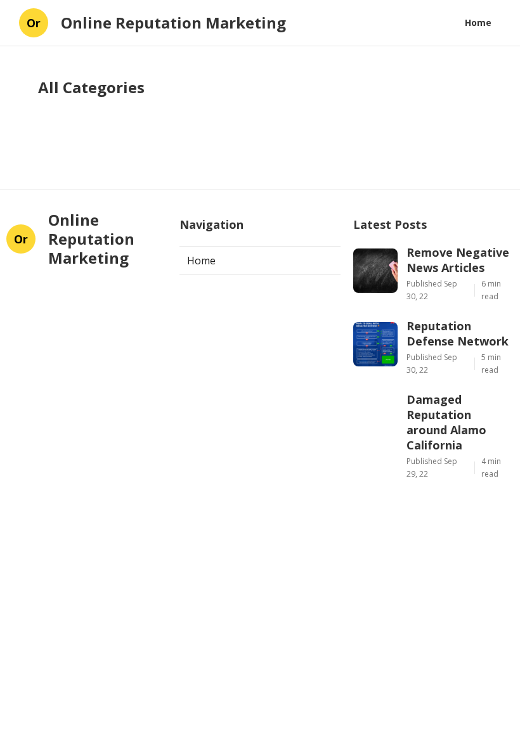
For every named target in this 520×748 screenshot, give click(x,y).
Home (478, 22)
